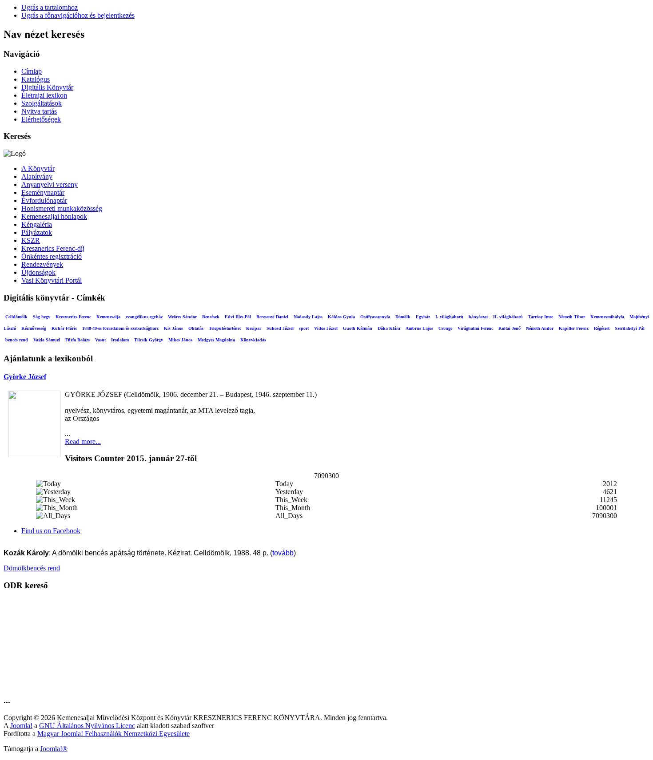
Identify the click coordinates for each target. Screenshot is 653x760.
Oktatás (195, 328)
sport (304, 328)
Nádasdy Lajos (308, 316)
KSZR (30, 240)
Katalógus (35, 79)
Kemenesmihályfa (607, 316)
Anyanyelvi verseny (49, 184)
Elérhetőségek (41, 119)
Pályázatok (36, 232)
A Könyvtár (38, 168)
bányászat (478, 316)
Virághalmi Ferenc (475, 328)
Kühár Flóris (64, 328)
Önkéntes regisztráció (51, 256)
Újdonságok (38, 272)
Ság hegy (41, 316)
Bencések (210, 316)
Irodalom (120, 339)
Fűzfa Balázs (77, 339)
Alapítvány (36, 176)
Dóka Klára (389, 328)
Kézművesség (33, 328)
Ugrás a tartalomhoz (49, 7)
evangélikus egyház (144, 316)
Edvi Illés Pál (238, 316)
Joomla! (21, 725)
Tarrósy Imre (540, 316)
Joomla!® (54, 748)
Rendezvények (42, 264)
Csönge (445, 328)
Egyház (423, 316)
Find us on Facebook (50, 530)
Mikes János (180, 339)
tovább (283, 553)
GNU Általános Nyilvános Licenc (87, 725)
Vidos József (326, 328)
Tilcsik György (148, 339)
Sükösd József (280, 328)
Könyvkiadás (253, 339)
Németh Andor (539, 328)
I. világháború (449, 316)
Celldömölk (16, 316)
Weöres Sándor (182, 316)
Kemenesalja (108, 316)
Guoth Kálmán (357, 328)
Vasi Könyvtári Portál (51, 280)
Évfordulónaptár (44, 200)
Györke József (25, 376)
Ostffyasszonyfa (375, 316)
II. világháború (508, 316)
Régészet (601, 328)
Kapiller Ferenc (574, 328)
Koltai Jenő (509, 328)
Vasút (100, 339)
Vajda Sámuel (46, 339)
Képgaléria (36, 224)
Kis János (173, 328)
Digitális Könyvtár (47, 87)
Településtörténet (225, 328)
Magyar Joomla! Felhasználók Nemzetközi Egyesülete (113, 733)
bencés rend (16, 339)
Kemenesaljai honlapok (54, 216)
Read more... (83, 441)
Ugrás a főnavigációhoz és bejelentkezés (78, 15)
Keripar (253, 328)
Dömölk (402, 316)
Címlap (31, 71)
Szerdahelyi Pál (630, 328)
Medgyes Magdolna (216, 339)
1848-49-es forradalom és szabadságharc (120, 328)
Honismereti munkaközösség (61, 208)
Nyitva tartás (39, 111)
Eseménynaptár (42, 192)
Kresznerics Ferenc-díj (52, 248)
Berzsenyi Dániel (272, 316)
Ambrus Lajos (419, 328)
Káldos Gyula (341, 316)
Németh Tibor (571, 316)
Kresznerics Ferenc (73, 316)
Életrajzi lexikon (44, 95)
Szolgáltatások (41, 103)
